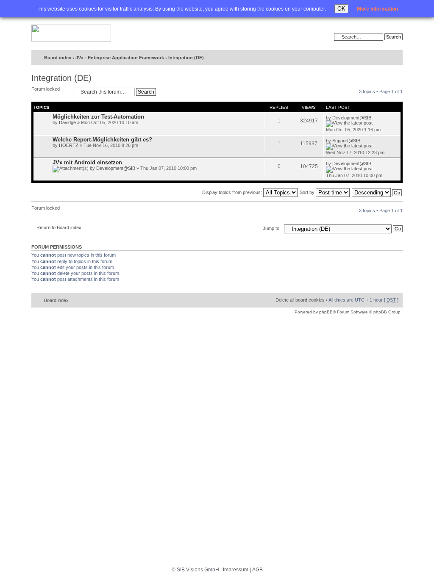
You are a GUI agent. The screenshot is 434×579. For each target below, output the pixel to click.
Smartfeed (394, 57)
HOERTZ (68, 145)
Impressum (235, 570)
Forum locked (45, 88)
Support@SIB (346, 140)
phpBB (326, 312)
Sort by (308, 192)
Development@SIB (351, 117)
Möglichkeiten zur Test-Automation (98, 117)
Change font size (379, 58)
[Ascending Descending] (377, 192)
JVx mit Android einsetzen (87, 162)
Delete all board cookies (300, 299)
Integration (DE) (186, 57)
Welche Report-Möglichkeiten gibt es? (102, 139)
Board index (57, 57)
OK (341, 9)
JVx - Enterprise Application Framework (119, 57)
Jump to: (272, 228)
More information (377, 9)
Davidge (67, 122)
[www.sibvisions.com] (71, 33)
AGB (257, 570)
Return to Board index (58, 227)
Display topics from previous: (232, 192)
